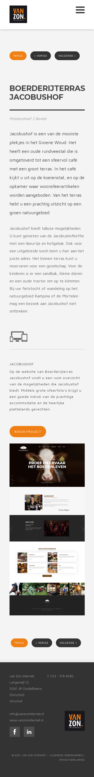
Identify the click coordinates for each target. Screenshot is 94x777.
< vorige (40, 55)
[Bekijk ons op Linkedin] (29, 735)
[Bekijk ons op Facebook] (15, 735)
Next (81, 74)
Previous (13, 74)
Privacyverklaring (72, 759)
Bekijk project (28, 431)
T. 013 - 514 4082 (60, 676)
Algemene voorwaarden (66, 755)
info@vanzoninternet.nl (27, 714)
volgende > (67, 55)
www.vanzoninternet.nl (26, 720)
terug (18, 55)
